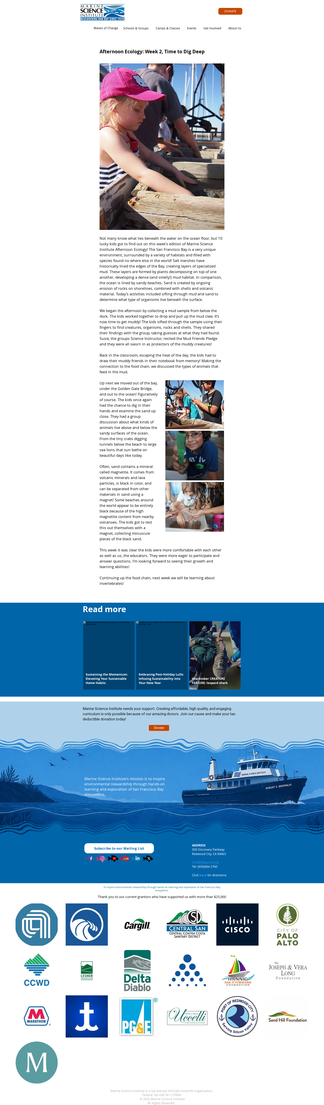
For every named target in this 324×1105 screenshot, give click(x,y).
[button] (135, 28)
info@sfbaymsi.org (205, 862)
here (203, 875)
